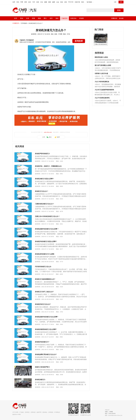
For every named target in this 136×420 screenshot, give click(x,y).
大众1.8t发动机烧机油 (102, 81)
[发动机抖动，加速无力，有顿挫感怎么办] (23, 166)
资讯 (17, 2)
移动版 (121, 18)
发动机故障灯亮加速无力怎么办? (46, 354)
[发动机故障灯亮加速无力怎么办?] (23, 354)
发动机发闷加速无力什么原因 (44, 254)
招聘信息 (33, 412)
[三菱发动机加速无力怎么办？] (23, 203)
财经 (25, 2)
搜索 (119, 10)
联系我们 (27, 412)
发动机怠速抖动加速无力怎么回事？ (47, 229)
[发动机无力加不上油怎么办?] (23, 291)
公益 (57, 2)
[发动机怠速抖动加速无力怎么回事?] (23, 316)
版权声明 (39, 412)
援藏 (45, 2)
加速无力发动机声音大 (42, 367)
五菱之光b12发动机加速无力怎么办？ (47, 216)
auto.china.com (48, 132)
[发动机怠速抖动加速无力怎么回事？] (23, 228)
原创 (21, 18)
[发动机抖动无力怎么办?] (23, 304)
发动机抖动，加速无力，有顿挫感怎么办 (48, 166)
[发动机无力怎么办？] (23, 191)
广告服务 (21, 412)
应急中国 (77, 2)
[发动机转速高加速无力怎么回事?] (23, 329)
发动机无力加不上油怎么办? (44, 291)
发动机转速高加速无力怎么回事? (46, 329)
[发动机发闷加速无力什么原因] (23, 253)
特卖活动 (73, 18)
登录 (121, 2)
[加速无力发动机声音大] (23, 366)
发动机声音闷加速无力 (42, 153)
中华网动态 (57, 412)
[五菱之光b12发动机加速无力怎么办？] (23, 216)
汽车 (33, 2)
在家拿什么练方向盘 (101, 73)
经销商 (81, 18)
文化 (41, 2)
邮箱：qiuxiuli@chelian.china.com (113, 415)
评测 (33, 18)
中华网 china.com (20, 10)
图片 (45, 18)
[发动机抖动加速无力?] (23, 341)
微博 (58, 137)
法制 (65, 2)
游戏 (37, 2)
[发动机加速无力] (23, 379)
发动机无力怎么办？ (41, 191)
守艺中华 (70, 2)
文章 (27, 18)
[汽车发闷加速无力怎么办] (23, 266)
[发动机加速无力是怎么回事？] (23, 178)
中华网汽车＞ (16, 23)
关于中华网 (15, 412)
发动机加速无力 (40, 379)
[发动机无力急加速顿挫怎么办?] (23, 279)
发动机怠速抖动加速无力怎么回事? (46, 317)
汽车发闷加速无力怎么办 (43, 266)
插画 (49, 2)
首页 (13, 2)
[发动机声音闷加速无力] (23, 153)
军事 (21, 2)
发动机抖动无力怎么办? (43, 304)
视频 (39, 18)
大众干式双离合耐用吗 (102, 98)
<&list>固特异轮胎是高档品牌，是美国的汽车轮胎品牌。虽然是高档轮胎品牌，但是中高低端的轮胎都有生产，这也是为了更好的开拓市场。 (107, 61)
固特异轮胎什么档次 (101, 57)
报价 (57, 18)
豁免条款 (45, 412)
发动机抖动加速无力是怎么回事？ (46, 241)
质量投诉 (114, 18)
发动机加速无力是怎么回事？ (44, 178)
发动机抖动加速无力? (42, 342)
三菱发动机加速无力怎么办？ (44, 204)
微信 (50, 137)
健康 (53, 2)
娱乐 (29, 2)
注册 (115, 2)
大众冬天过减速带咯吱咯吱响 (104, 89)
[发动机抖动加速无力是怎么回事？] (23, 241)
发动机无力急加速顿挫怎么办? (45, 279)
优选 (61, 2)
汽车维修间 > (24, 23)
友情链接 (51, 412)
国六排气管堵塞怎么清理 (103, 65)
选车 (51, 18)
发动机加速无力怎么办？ (36, 23)
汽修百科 (64, 18)
